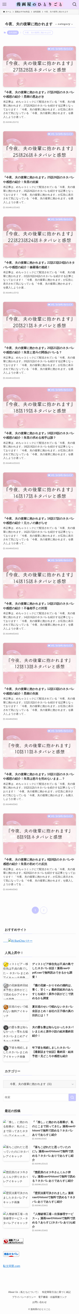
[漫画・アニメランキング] (13, 1243)
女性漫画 (13, 32)
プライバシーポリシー (24, 1297)
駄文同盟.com (11, 1265)
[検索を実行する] (72, 1097)
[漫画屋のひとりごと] (39, 4)
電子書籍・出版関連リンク (52, 1297)
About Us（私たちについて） (24, 1292)
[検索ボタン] (74, 4)
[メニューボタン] (4, 4)
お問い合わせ (39, 1302)
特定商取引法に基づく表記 (56, 1292)
